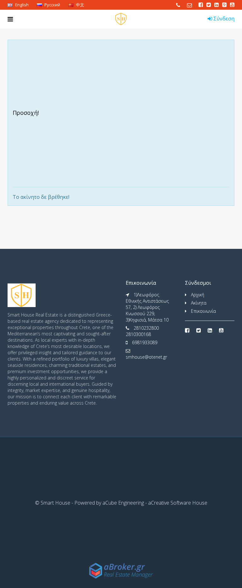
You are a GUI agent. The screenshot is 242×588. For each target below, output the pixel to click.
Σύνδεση (223, 18)
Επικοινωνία (203, 311)
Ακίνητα (198, 303)
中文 (79, 5)
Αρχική (197, 295)
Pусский (51, 5)
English (21, 5)
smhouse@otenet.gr (146, 357)
